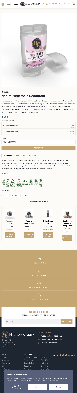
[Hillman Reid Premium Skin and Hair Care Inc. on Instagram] (63, 355)
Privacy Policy (55, 380)
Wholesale (5, 360)
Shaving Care (46, 369)
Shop (42, 354)
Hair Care (44, 363)
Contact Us (6, 369)
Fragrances (6, 363)
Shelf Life (27, 369)
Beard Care (45, 360)
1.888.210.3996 (55, 336)
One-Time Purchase (12, 125)
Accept (37, 387)
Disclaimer (28, 366)
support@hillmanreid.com (51, 339)
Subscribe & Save (12, 132)
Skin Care (44, 366)
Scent (4, 138)
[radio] (3, 125)
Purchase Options (8, 121)
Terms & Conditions (31, 357)
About (4, 357)
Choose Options (9, 235)
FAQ (3, 366)
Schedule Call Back (45, 332)
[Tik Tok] (66, 355)
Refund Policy (29, 363)
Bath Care (45, 357)
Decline (58, 387)
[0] (73, 4)
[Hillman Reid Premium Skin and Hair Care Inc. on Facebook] (60, 355)
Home (4, 354)
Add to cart (30, 235)
